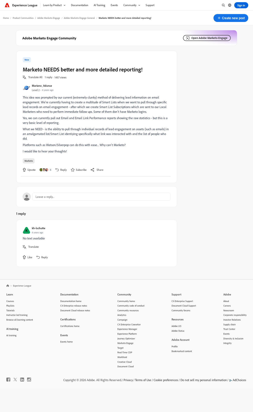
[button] (230, 18)
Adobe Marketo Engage (48, 17)
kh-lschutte (38, 228)
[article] (96, 243)
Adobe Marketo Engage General (79, 17)
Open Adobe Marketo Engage (209, 38)
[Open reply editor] (96, 196)
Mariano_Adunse (42, 85)
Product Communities (23, 17)
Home (6, 17)
